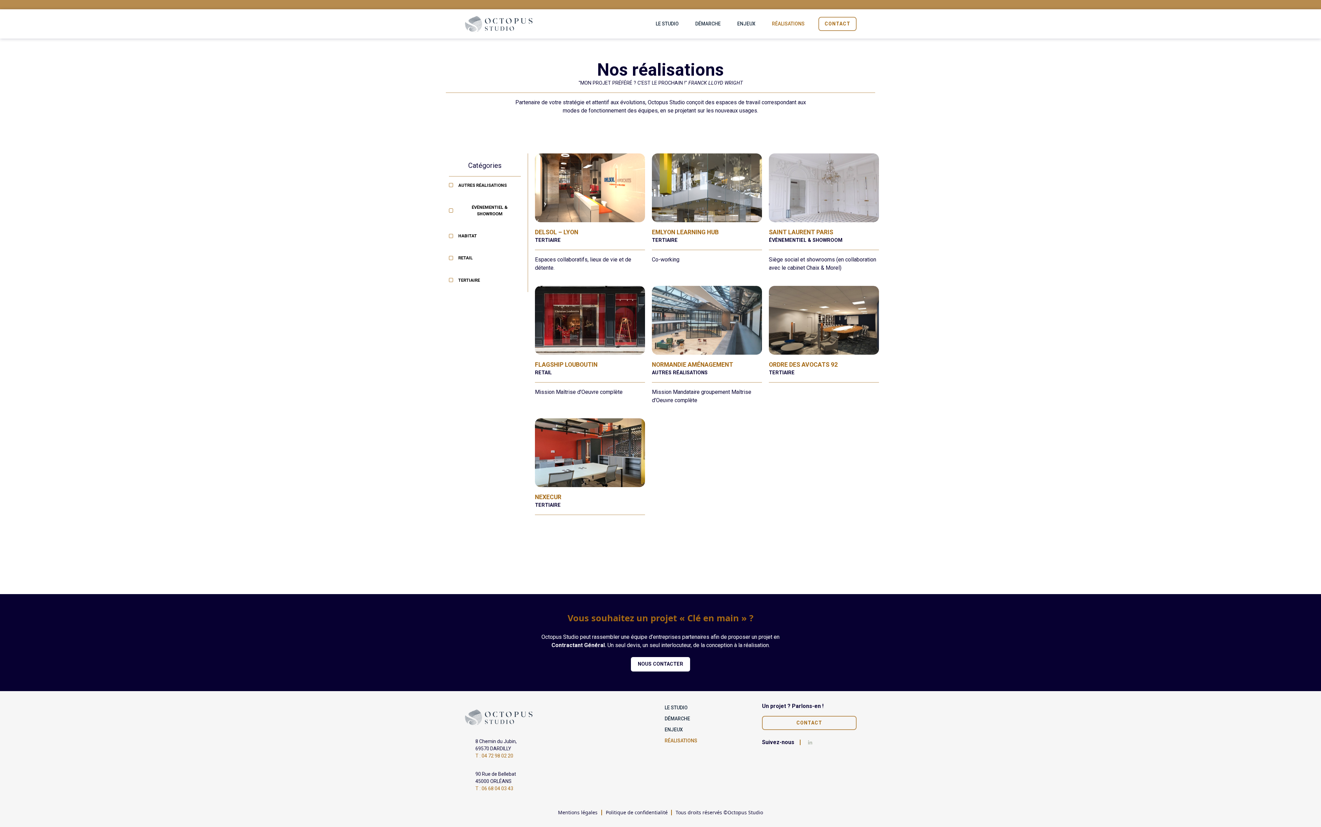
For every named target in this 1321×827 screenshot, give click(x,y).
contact (837, 23)
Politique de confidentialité (637, 812)
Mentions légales (578, 812)
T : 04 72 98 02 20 (494, 756)
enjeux (746, 23)
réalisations (788, 23)
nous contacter (660, 664)
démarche (708, 23)
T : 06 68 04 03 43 (494, 788)
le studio (667, 23)
